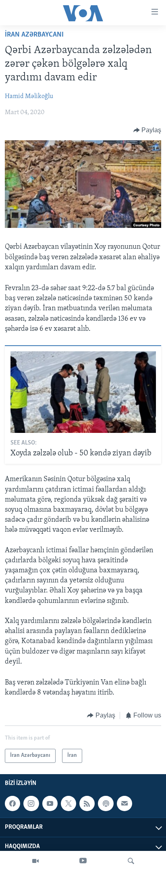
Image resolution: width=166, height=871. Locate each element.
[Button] (147, 130)
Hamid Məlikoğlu (29, 96)
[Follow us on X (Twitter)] (68, 803)
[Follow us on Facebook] (12, 803)
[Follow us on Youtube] (50, 803)
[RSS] (87, 803)
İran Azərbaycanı (34, 35)
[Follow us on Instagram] (31, 803)
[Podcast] (105, 803)
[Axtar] (131, 861)
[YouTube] (83, 861)
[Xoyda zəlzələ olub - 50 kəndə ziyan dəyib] (83, 392)
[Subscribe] (124, 803)
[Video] (35, 861)
